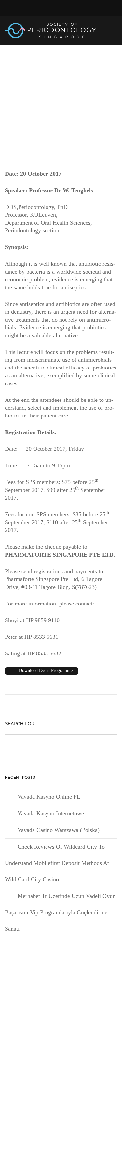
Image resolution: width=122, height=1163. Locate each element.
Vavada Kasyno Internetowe (51, 813)
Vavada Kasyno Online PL (49, 797)
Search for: (20, 723)
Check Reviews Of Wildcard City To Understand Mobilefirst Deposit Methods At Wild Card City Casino (57, 863)
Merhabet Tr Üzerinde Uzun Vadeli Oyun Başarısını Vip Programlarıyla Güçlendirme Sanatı (60, 912)
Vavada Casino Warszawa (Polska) (59, 830)
